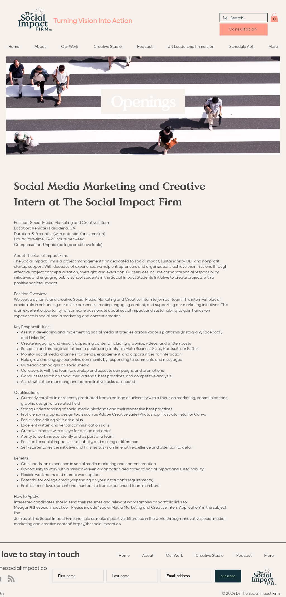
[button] (274, 17)
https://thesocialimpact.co (97, 524)
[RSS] (11, 578)
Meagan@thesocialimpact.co (41, 508)
